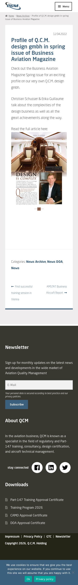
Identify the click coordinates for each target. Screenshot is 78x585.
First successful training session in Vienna (22, 293)
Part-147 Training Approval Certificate (37, 500)
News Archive (23, 15)
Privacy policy (45, 579)
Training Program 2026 (26, 507)
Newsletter (63, 536)
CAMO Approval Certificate (28, 515)
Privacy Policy (33, 536)
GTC (48, 536)
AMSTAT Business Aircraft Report (56, 290)
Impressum (12, 536)
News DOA (55, 262)
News (15, 268)
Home (11, 15)
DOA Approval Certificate (27, 523)
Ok (28, 579)
